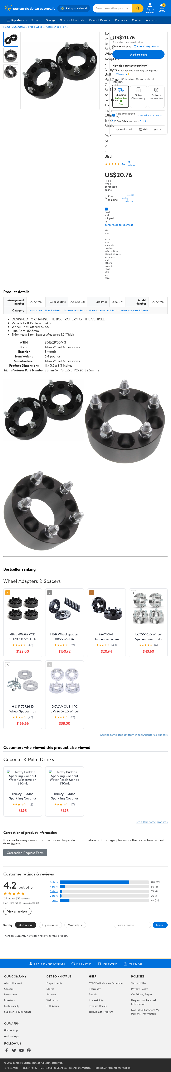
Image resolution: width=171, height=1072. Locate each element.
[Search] (137, 8)
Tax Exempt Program (101, 1011)
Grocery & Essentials (72, 20)
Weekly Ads (135, 964)
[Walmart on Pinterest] (29, 1050)
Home (6, 27)
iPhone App (11, 1030)
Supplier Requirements (17, 1011)
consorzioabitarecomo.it (119, 225)
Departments (18, 20)
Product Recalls (98, 1006)
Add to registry (152, 129)
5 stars (54, 882)
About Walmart (13, 983)
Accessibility (96, 1000)
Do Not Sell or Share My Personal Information (145, 1011)
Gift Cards (53, 1006)
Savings (50, 20)
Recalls (93, 994)
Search (160, 925)
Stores (50, 989)
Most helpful (75, 925)
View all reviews (17, 911)
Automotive (18, 27)
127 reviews (131, 164)
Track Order (110, 964)
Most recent (26, 925)
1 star (55, 900)
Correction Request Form (25, 852)
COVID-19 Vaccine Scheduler (106, 983)
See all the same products (152, 822)
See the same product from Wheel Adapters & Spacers (134, 735)
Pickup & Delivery (99, 20)
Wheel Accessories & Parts (103, 310)
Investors (9, 1000)
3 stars (54, 891)
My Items (151, 20)
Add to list (126, 129)
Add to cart (138, 54)
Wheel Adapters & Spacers (135, 310)
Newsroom (10, 994)
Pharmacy (121, 20)
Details (143, 121)
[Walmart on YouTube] (21, 1050)
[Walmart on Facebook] (6, 1050)
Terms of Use (138, 983)
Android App (11, 1036)
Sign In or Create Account (49, 964)
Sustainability (12, 1006)
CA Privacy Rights (141, 994)
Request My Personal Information (143, 1002)
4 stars (54, 886)
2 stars (54, 895)
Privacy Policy (139, 989)
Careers (136, 20)
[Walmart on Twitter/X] (14, 1050)
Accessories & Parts (57, 27)
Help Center (83, 964)
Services (36, 20)
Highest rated (50, 925)
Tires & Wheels (36, 27)
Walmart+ (52, 1000)
